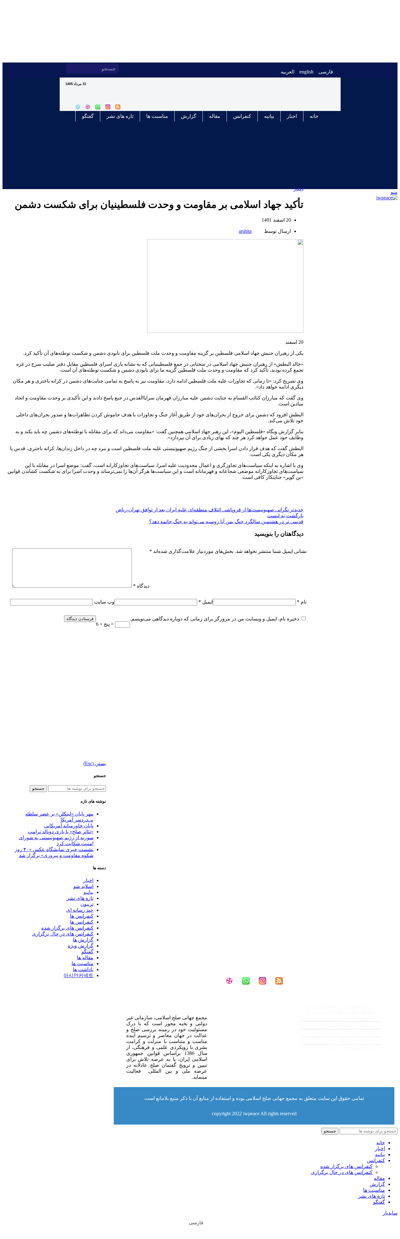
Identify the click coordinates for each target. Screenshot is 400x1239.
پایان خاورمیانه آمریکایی (68, 825)
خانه (314, 116)
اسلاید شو (83, 886)
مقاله (214, 116)
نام (302, 601)
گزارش (188, 116)
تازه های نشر (120, 116)
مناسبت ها (157, 116)
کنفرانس (242, 116)
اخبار (292, 116)
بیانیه (269, 116)
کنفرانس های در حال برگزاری (341, 1172)
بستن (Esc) (94, 763)
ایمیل (205, 601)
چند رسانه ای (79, 910)
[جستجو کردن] (71, 68)
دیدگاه (141, 586)
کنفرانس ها (81, 916)
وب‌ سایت (104, 601)
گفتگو (88, 116)
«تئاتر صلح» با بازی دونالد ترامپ (60, 831)
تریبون (86, 904)
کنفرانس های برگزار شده (67, 928)
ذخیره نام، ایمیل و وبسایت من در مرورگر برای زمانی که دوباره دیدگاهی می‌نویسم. (214, 618)
